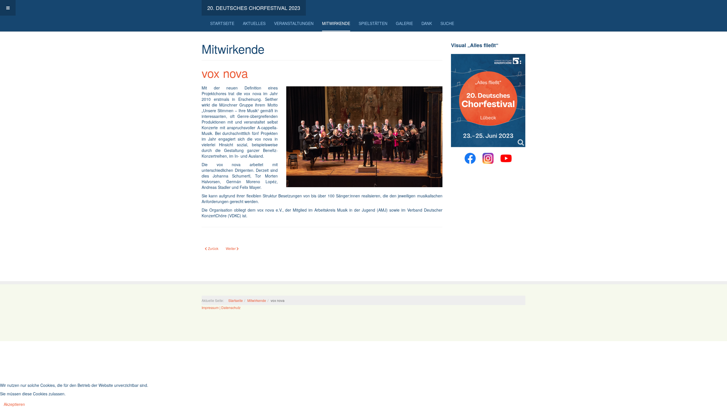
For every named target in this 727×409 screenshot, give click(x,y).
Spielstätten (373, 23)
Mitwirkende (336, 23)
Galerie (404, 23)
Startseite (222, 23)
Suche (447, 23)
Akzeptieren (14, 404)
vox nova (225, 72)
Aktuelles (254, 23)
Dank (426, 23)
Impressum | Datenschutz (221, 307)
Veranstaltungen (294, 23)
